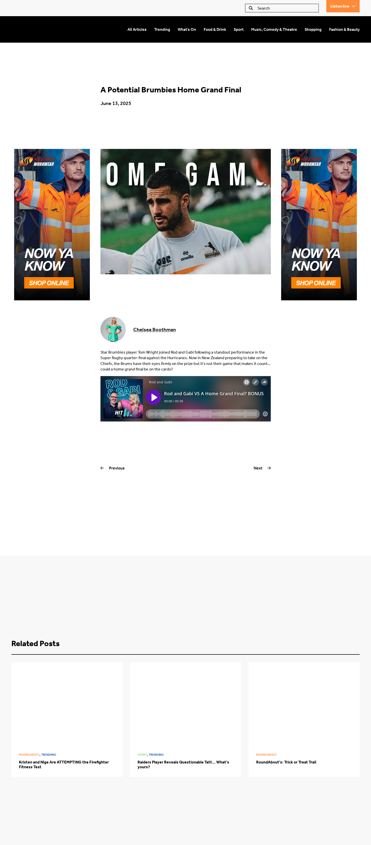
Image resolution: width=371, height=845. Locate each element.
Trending (162, 29)
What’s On (187, 29)
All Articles (137, 29)
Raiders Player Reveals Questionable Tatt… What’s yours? (183, 764)
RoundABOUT (29, 754)
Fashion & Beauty (344, 29)
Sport (239, 29)
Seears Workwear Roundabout (62, 29)
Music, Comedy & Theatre (274, 29)
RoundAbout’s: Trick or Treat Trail (286, 762)
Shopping (313, 29)
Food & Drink (215, 29)
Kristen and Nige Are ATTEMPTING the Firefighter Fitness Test (64, 764)
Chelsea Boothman (154, 329)
